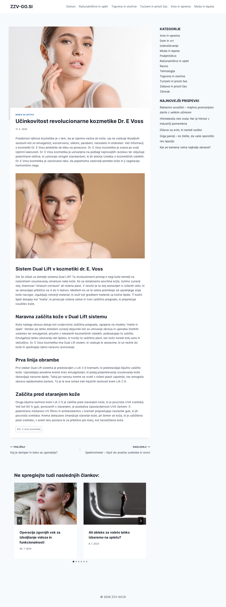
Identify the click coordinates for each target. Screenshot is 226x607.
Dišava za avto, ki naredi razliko (181, 130)
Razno (164, 66)
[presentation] (45, 503)
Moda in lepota (204, 6)
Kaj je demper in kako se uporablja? (34, 450)
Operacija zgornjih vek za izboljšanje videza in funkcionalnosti (40, 537)
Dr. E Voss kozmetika (29, 429)
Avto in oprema (181, 6)
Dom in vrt (167, 40)
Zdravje (165, 91)
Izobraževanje (169, 45)
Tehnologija (167, 71)
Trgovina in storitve (124, 6)
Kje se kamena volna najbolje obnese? (185, 147)
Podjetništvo (168, 56)
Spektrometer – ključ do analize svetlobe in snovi (117, 450)
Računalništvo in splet (93, 6)
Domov (71, 6)
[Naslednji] (140, 521)
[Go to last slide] (19, 521)
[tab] (73, 561)
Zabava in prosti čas (173, 86)
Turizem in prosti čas (153, 6)
